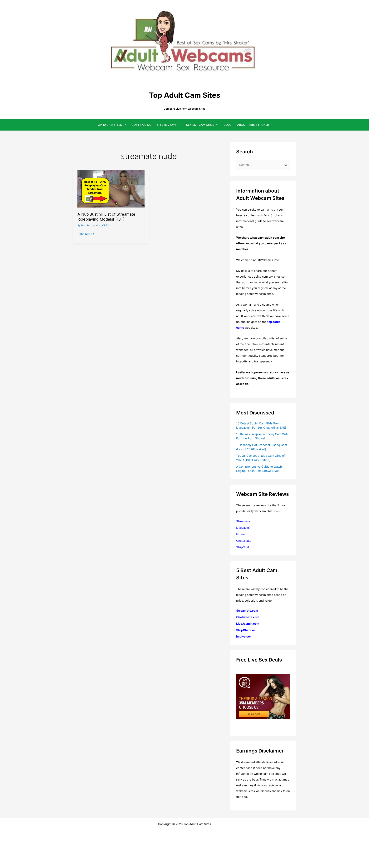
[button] (124, 125)
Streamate (243, 521)
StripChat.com (246, 630)
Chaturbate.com (247, 617)
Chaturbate (243, 540)
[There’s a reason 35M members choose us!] (263, 696)
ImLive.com (244, 636)
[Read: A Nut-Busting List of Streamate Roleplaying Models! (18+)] (111, 188)
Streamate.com (247, 610)
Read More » (86, 234)
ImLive (240, 534)
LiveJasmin (243, 527)
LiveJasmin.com (247, 623)
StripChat (242, 547)
